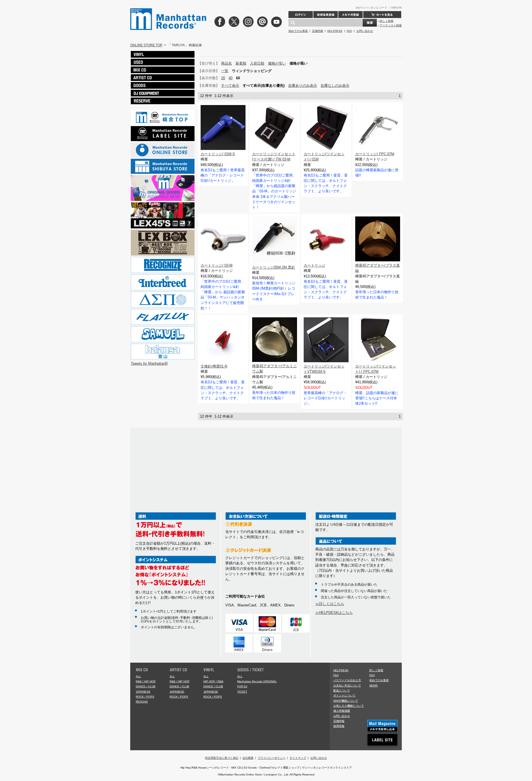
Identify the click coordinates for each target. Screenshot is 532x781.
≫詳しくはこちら (329, 604)
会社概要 (248, 757)
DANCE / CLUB (145, 686)
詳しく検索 (386, 20)
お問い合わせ (364, 30)
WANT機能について (345, 700)
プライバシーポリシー (271, 757)
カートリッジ (314, 265)
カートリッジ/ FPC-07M (374, 154)
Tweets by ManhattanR (149, 363)
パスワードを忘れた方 (347, 680)
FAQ (349, 30)
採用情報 (338, 726)
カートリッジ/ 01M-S (218, 154)
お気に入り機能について (348, 705)
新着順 (241, 63)
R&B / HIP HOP (146, 681)
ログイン (300, 14)
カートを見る (382, 14)
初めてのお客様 (298, 30)
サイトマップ (298, 757)
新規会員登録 (325, 14)
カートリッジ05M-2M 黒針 (273, 267)
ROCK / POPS (145, 696)
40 (230, 78)
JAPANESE (143, 691)
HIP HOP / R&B (213, 681)
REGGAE (142, 701)
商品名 (226, 63)
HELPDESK (334, 30)
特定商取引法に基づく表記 (221, 757)
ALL (138, 676)
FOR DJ (242, 686)
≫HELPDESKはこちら (334, 613)
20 (223, 78)
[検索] (370, 23)
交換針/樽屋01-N (214, 366)
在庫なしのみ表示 (335, 85)
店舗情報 (317, 30)
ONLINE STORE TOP (146, 45)
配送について (341, 690)
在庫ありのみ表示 (302, 85)
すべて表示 (230, 85)
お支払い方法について (347, 685)
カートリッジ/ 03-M (216, 265)
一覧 (224, 71)
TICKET (242, 691)
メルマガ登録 (350, 14)
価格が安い (277, 63)
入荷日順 (257, 63)
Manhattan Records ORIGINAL (257, 681)
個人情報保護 (341, 710)
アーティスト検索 (391, 25)
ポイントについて (344, 695)
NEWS (373, 685)
